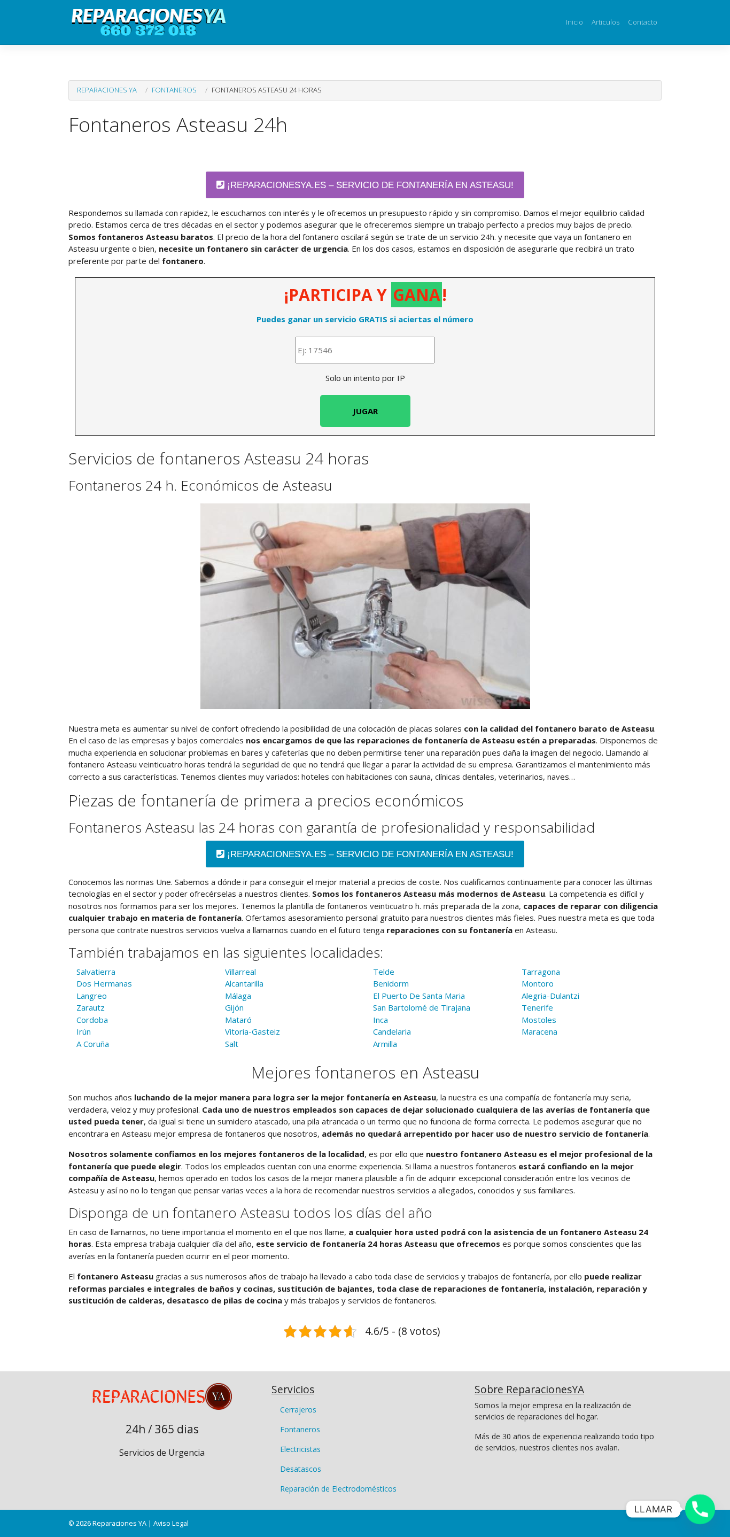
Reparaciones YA (107, 90)
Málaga (238, 995)
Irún (83, 1031)
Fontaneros (174, 90)
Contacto (642, 22)
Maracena (539, 1031)
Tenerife (537, 1007)
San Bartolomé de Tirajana (421, 1007)
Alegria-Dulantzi (550, 995)
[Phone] (700, 1509)
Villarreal (240, 971)
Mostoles (539, 1019)
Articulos (605, 22)
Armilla (385, 1043)
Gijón (234, 1007)
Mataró (238, 1019)
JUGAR (365, 411)
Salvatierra (95, 971)
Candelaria (392, 1031)
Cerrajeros (298, 1409)
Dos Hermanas (104, 983)
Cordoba (92, 1019)
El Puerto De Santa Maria (419, 995)
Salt (231, 1043)
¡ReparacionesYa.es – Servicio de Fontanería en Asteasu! (369, 185)
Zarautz (90, 1007)
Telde (383, 971)
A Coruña (92, 1043)
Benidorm (391, 983)
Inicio (574, 22)
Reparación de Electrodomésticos (338, 1489)
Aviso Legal (171, 1523)
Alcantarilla (244, 983)
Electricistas (300, 1449)
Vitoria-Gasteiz (252, 1031)
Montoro (538, 983)
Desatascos (300, 1469)
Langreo (91, 995)
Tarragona (541, 971)
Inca (380, 1019)
